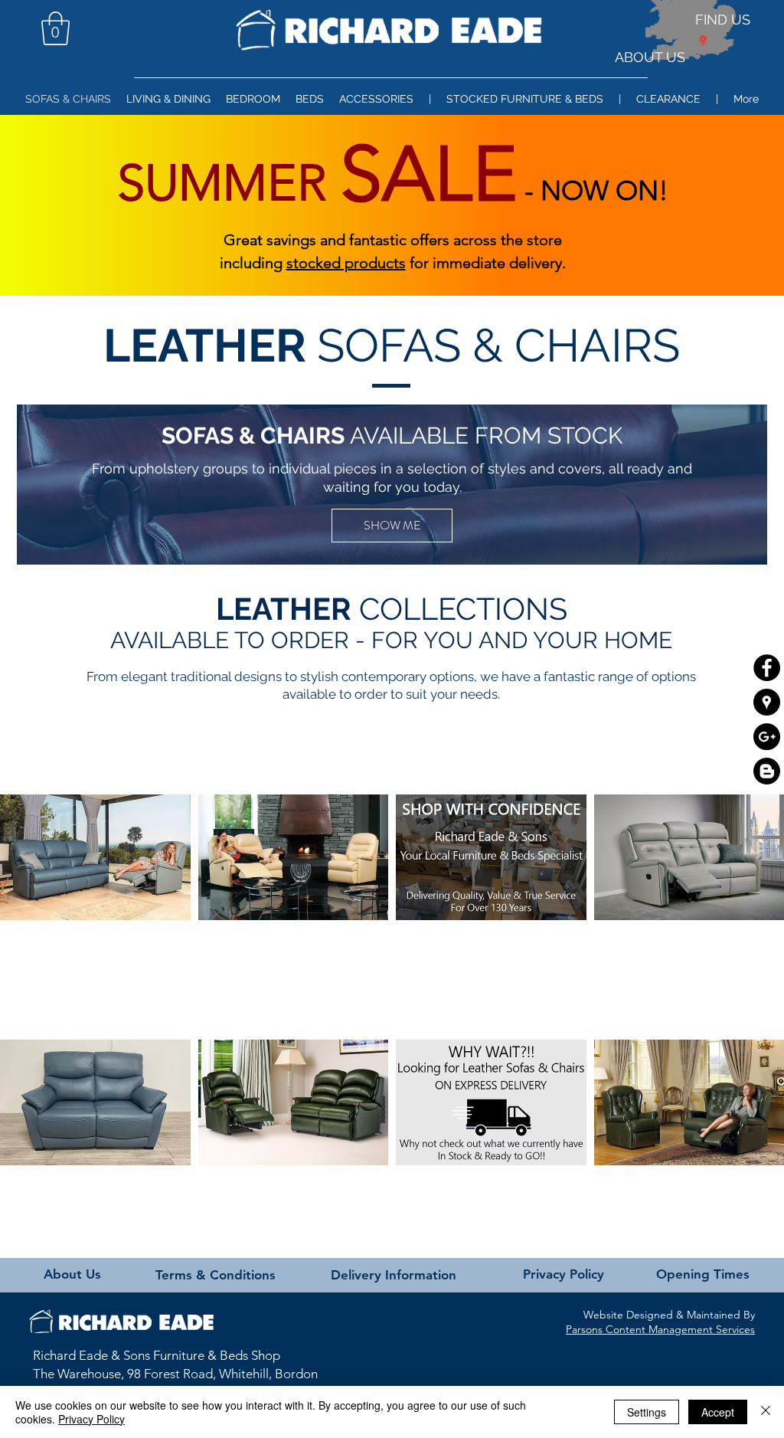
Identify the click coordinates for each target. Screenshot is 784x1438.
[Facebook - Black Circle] (766, 667)
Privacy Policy (91, 1419)
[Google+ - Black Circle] (766, 736)
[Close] (765, 1412)
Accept (717, 1412)
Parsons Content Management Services (660, 1329)
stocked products (346, 263)
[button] (55, 28)
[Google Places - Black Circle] (766, 702)
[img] (491, 857)
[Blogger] (766, 771)
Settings (646, 1412)
